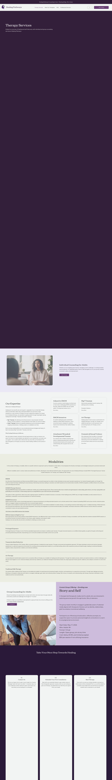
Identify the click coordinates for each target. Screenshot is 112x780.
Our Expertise (13, 403)
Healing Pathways (14, 7)
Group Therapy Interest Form (16, 601)
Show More (55, 410)
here (30, 430)
